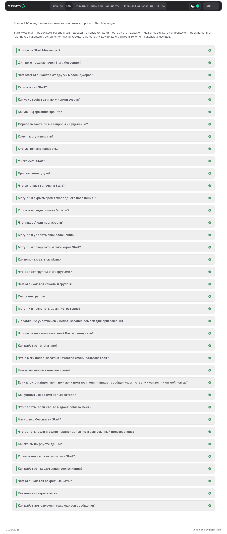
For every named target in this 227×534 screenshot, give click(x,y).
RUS (209, 6)
